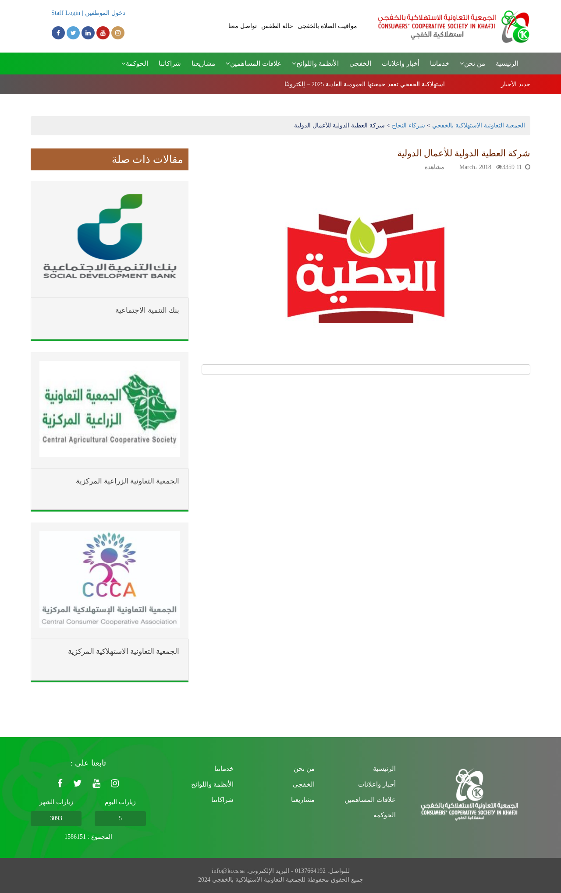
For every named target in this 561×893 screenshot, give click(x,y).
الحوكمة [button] (137, 63)
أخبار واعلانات (400, 63)
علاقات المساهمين (370, 799)
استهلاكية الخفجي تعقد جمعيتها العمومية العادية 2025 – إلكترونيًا (364, 84)
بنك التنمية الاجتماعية (147, 310)
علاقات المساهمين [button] (255, 63)
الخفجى (360, 63)
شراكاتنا (170, 63)
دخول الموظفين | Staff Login (88, 13)
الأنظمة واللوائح (212, 784)
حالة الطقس (277, 26)
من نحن (304, 768)
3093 (56, 818)
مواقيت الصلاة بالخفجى (327, 26)
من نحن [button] (474, 63)
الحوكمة (384, 815)
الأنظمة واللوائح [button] (317, 63)
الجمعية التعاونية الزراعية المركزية (127, 481)
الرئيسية (507, 63)
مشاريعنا (203, 63)
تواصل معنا (242, 26)
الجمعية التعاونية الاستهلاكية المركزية (123, 652)
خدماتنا (439, 63)
